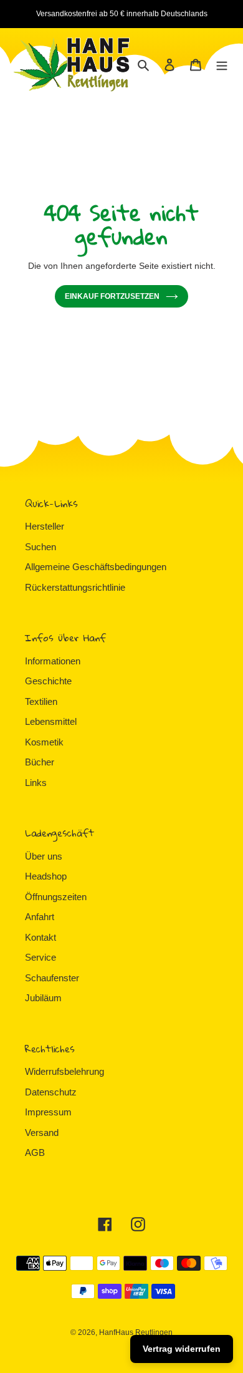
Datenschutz (51, 1092)
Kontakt (40, 937)
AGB (35, 1152)
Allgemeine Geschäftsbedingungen (95, 566)
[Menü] (222, 64)
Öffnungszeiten (56, 896)
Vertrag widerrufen (182, 1349)
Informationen (52, 661)
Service (40, 957)
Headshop (46, 876)
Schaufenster (52, 978)
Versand (42, 1132)
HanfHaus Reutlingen (136, 1332)
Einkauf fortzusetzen (112, 296)
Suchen (40, 546)
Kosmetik (44, 742)
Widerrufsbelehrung (64, 1071)
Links (36, 782)
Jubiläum (43, 997)
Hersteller (44, 526)
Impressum (48, 1112)
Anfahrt (39, 916)
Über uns (43, 856)
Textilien (41, 701)
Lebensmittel (51, 721)
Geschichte (48, 681)
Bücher (39, 762)
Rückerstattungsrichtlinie (75, 587)
